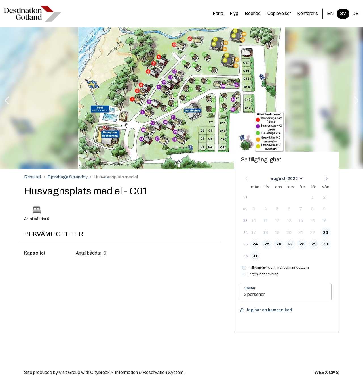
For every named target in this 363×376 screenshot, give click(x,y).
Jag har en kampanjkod (269, 310)
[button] (7, 101)
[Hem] (33, 13)
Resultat (32, 177)
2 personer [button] (254, 294)
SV (343, 13)
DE (355, 13)
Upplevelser (279, 13)
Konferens (307, 13)
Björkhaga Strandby (67, 177)
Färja (218, 13)
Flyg (234, 13)
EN (330, 13)
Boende (253, 13)
